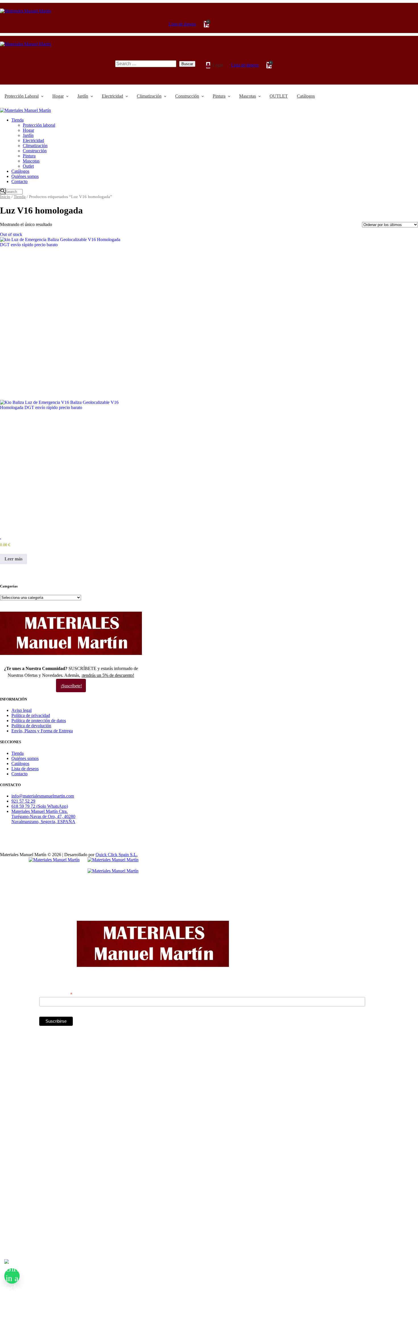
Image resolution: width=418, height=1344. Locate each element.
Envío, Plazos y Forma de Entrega (42, 730)
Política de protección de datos (38, 720)
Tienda (20, 196)
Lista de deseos (25, 768)
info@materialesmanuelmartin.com (42, 796)
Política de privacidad (30, 715)
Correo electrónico (55, 993)
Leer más (13, 558)
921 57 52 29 (23, 801)
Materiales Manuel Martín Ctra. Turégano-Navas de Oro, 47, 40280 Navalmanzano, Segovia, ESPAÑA (43, 816)
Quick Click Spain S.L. (117, 854)
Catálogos (20, 763)
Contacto (19, 773)
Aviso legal (21, 710)
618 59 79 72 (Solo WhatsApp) (39, 806)
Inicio (5, 196)
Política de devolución (31, 725)
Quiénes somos (25, 758)
